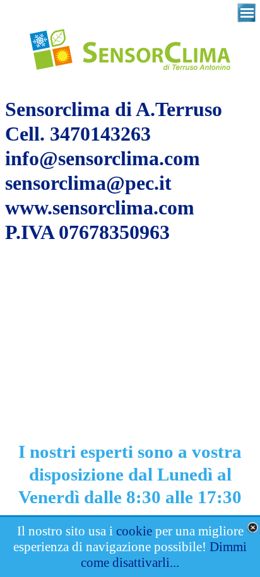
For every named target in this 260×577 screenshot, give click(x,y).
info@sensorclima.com (102, 158)
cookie (134, 531)
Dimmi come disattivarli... (164, 554)
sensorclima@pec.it (88, 183)
